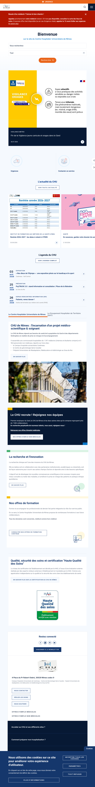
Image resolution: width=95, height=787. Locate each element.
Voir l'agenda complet (47, 260)
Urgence (49, 2)
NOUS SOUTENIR (20, 704)
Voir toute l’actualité (47, 187)
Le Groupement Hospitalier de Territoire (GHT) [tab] (64, 314)
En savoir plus (13, 24)
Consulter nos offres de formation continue (26, 533)
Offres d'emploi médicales (24, 712)
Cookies (89, 749)
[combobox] (47, 53)
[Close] (85, 14)
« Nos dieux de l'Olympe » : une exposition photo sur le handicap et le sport (45, 273)
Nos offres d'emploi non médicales (27, 437)
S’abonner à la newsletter (47, 649)
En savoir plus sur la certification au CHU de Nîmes (35, 580)
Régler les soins (21, 697)
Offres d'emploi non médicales (26, 716)
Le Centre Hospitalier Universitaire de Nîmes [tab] (27, 314)
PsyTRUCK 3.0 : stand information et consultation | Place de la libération (44, 286)
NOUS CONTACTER (21, 690)
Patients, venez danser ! (25, 299)
